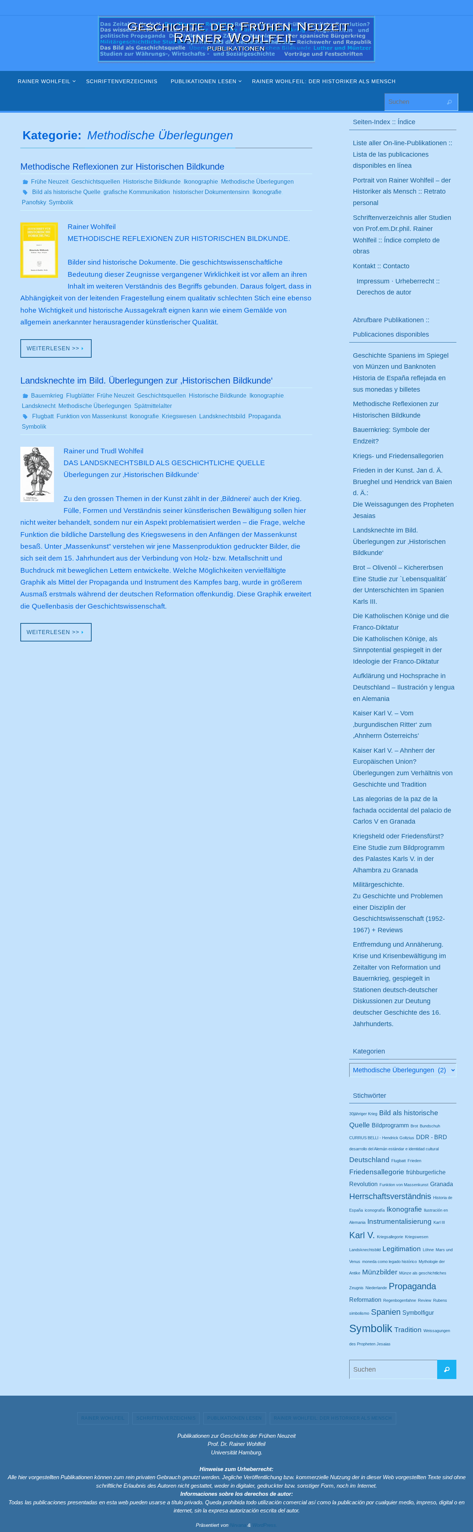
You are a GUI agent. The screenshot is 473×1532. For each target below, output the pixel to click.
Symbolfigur (418, 1313)
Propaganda (264, 416)
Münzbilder (379, 1272)
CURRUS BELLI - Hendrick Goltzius (381, 1138)
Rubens (440, 1300)
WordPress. (265, 1525)
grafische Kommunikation (136, 192)
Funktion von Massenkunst (92, 416)
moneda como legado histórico (389, 1261)
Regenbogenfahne (399, 1300)
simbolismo (359, 1313)
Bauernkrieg (47, 395)
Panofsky (34, 202)
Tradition (408, 1330)
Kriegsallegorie (390, 1237)
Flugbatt (43, 416)
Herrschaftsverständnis (390, 1196)
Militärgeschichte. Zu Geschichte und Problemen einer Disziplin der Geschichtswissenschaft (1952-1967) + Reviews (399, 907)
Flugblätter (80, 395)
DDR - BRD (431, 1137)
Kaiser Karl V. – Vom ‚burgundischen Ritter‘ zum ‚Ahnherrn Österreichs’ (392, 724)
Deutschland (369, 1160)
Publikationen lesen (234, 1418)
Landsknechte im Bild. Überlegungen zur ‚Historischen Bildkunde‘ (146, 380)
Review (424, 1300)
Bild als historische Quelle (66, 192)
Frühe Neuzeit (49, 181)
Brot (414, 1126)
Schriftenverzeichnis (165, 1418)
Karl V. (362, 1235)
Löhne (428, 1249)
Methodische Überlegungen (257, 181)
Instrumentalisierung (399, 1221)
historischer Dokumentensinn (211, 192)
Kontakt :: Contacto (381, 266)
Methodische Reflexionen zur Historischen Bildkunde (122, 166)
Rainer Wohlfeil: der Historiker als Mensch (333, 1418)
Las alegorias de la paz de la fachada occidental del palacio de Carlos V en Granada (402, 810)
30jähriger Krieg (363, 1113)
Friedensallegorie (376, 1172)
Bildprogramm (390, 1125)
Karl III (439, 1222)
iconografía (375, 1210)
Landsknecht (38, 406)
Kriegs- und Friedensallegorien (398, 456)
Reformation (365, 1300)
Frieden (414, 1160)
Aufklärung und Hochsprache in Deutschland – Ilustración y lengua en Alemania (404, 687)
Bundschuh (430, 1126)
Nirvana (238, 1525)
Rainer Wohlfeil (103, 1418)
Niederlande (376, 1288)
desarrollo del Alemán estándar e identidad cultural (394, 1149)
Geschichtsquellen (95, 181)
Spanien (386, 1312)
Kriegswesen (179, 416)
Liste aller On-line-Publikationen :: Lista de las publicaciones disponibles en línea (402, 154)
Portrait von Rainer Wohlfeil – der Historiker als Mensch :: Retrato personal (402, 192)
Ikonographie (201, 181)
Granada (441, 1184)
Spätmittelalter (153, 406)
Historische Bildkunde (152, 181)
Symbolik (61, 202)
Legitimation (401, 1249)
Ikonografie (267, 192)
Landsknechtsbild (222, 416)
